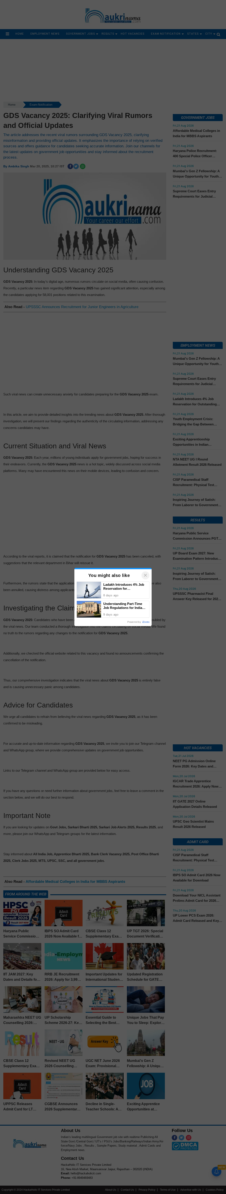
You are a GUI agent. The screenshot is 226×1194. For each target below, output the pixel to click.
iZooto (145, 622)
